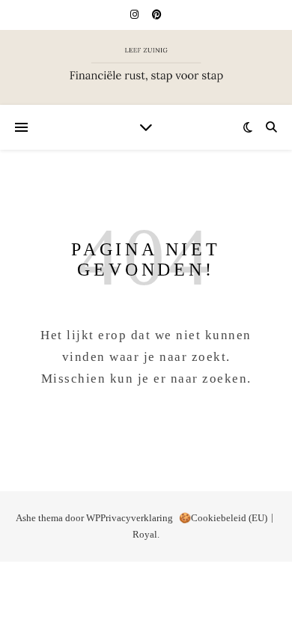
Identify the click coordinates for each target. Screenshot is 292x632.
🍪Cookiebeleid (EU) (223, 517)
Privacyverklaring (136, 517)
